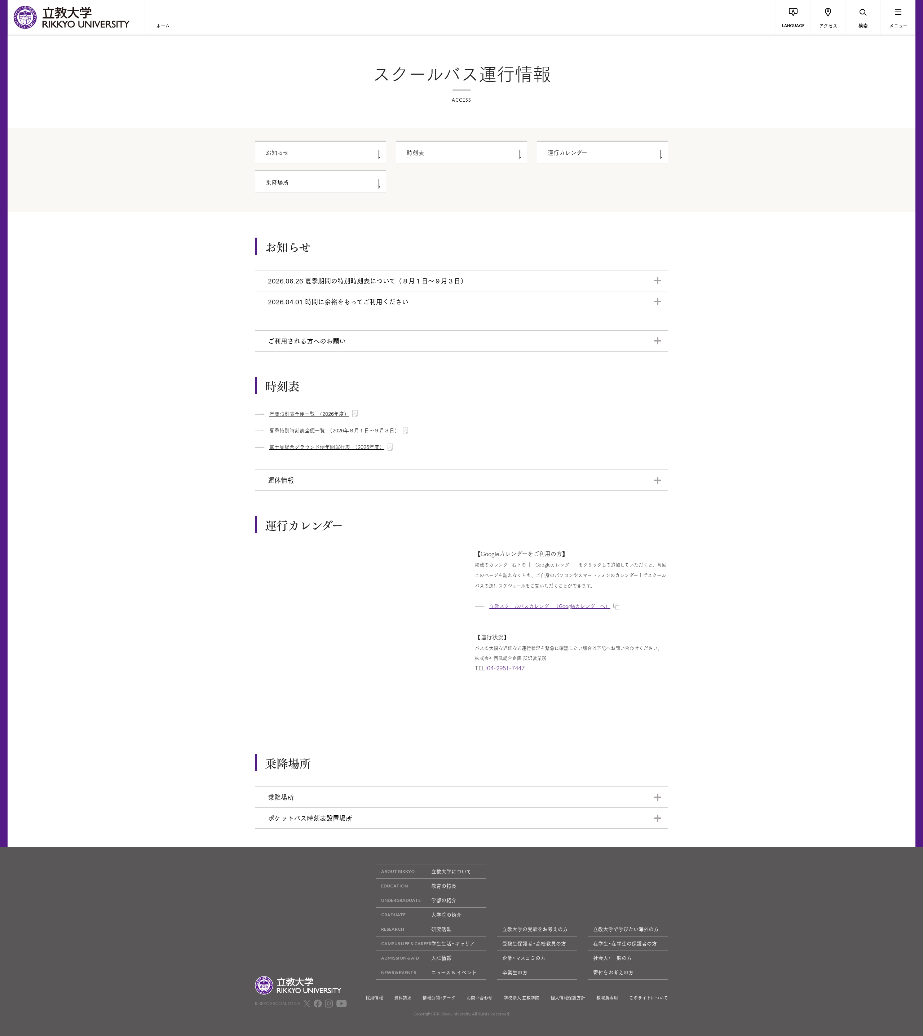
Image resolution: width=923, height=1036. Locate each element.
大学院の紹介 (446, 914)
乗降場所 (281, 797)
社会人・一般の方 (612, 957)
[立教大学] (76, 17)
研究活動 (441, 929)
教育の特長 (443, 885)
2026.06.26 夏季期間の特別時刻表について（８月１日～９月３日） (367, 280)
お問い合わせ (480, 998)
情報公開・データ (439, 998)
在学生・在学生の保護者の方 (625, 943)
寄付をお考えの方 (613, 972)
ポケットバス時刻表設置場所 (310, 818)
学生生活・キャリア (453, 943)
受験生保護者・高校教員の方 (534, 943)
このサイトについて (648, 998)
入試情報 (441, 957)
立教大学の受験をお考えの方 (535, 929)
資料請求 (402, 998)
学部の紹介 (443, 900)
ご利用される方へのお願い (307, 341)
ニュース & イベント (454, 972)
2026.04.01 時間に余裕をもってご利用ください (338, 301)
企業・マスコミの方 (524, 957)
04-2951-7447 (506, 667)
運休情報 (281, 480)
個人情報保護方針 (568, 998)
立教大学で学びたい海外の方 (626, 929)
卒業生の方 (514, 972)
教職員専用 (607, 998)
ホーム (163, 25)
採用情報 (374, 998)
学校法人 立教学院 (521, 998)
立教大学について (451, 871)
